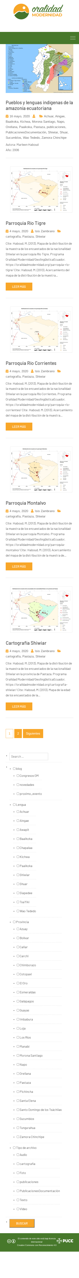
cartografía (13, 236)
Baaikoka (12, 121)
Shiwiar (53, 132)
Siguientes (33, 733)
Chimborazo (27, 965)
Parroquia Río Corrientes (31, 363)
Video (23, 1209)
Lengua (20, 804)
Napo (60, 121)
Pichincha (26, 1091)
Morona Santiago (43, 121)
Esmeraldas (27, 992)
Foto (22, 1173)
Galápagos (26, 1001)
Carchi (23, 956)
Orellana (11, 127)
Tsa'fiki (24, 902)
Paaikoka (25, 127)
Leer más (19, 286)
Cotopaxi (25, 974)
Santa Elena (27, 1100)
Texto (23, 1200)
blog (18, 768)
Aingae (59, 116)
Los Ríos (25, 1037)
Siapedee (25, 893)
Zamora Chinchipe (54, 137)
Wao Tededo (31, 137)
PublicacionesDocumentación (26, 132)
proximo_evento (30, 793)
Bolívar (24, 938)
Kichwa (25, 121)
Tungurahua (27, 1128)
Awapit (24, 829)
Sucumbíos (13, 137)
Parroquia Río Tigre (26, 223)
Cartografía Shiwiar (26, 643)
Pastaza (39, 127)
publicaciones (56, 127)
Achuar (48, 116)
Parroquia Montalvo (26, 503)
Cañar (23, 947)
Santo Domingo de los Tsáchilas (40, 1109)
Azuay (23, 929)
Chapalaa (25, 847)
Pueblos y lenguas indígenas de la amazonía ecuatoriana (39, 105)
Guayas (24, 1010)
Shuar (64, 132)
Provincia (22, 922)
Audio (23, 1154)
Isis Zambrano (45, 231)
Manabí (24, 1046)
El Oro (23, 983)
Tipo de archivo (26, 1147)
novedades (26, 784)
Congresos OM (29, 775)
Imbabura (26, 1019)
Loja (22, 1028)
